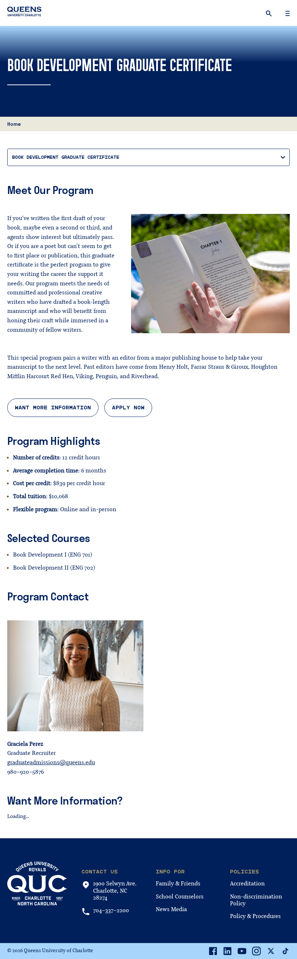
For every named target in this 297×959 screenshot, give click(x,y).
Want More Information (53, 407)
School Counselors (180, 897)
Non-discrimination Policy (256, 900)
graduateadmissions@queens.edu (51, 762)
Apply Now (128, 407)
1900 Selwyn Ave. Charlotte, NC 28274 (115, 890)
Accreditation (247, 884)
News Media (171, 909)
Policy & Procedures (255, 916)
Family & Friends (178, 884)
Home (14, 124)
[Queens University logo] (24, 13)
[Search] (269, 12)
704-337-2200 (111, 910)
